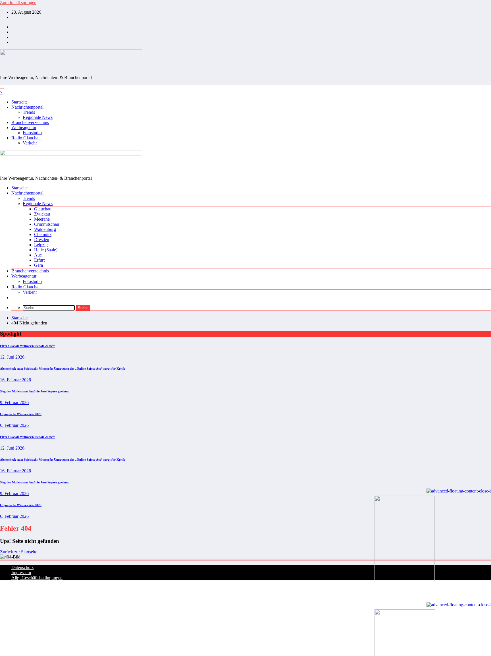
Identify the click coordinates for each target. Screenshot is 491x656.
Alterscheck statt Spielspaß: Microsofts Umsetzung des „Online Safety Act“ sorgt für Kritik (62, 368)
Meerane (42, 219)
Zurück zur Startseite (18, 551)
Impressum (21, 572)
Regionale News (38, 117)
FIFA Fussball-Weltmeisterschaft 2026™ (27, 345)
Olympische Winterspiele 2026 (20, 414)
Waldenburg (45, 229)
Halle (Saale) (45, 249)
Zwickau (42, 214)
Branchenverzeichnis (30, 122)
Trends (29, 112)
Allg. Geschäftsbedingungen (37, 577)
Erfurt (39, 260)
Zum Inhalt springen (18, 2)
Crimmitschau (46, 224)
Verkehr (30, 142)
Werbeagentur (23, 127)
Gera (38, 265)
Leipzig (41, 244)
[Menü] (2, 88)
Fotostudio (32, 132)
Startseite (19, 102)
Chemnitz (42, 234)
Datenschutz (22, 567)
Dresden (41, 239)
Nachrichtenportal (27, 107)
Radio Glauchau (26, 137)
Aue (38, 255)
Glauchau (42, 208)
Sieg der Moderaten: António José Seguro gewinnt (34, 391)
